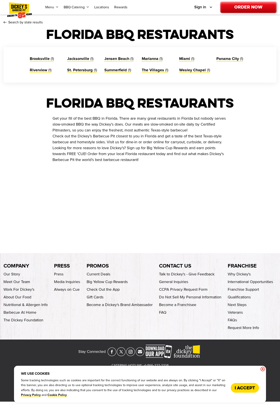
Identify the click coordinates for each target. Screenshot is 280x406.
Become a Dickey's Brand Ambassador (120, 304)
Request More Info (243, 327)
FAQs (232, 320)
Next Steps (237, 304)
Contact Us (175, 266)
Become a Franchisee (177, 304)
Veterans (235, 312)
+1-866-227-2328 (156, 365)
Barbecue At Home (20, 312)
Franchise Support (243, 289)
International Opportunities (250, 281)
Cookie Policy (57, 395)
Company (16, 266)
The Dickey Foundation (23, 320)
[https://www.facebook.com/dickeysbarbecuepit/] (111, 354)
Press (62, 266)
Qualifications (239, 297)
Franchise (242, 266)
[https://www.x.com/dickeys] (121, 354)
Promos (98, 266)
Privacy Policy (31, 395)
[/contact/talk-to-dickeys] (140, 354)
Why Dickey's (239, 274)
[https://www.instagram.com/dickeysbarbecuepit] (130, 354)
